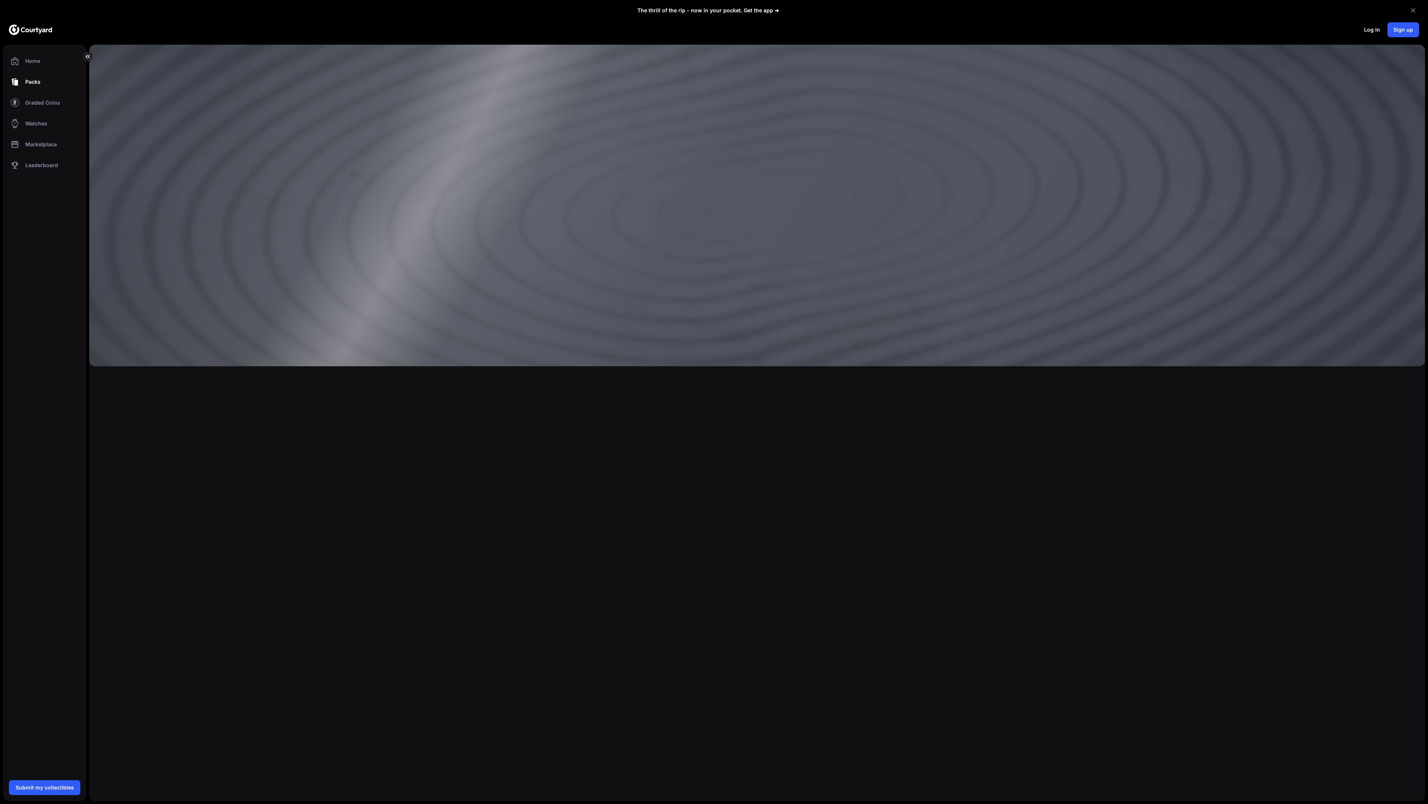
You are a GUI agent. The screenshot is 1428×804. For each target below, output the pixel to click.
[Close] (1413, 10)
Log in (1372, 29)
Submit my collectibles (45, 787)
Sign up (1403, 29)
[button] (44, 61)
